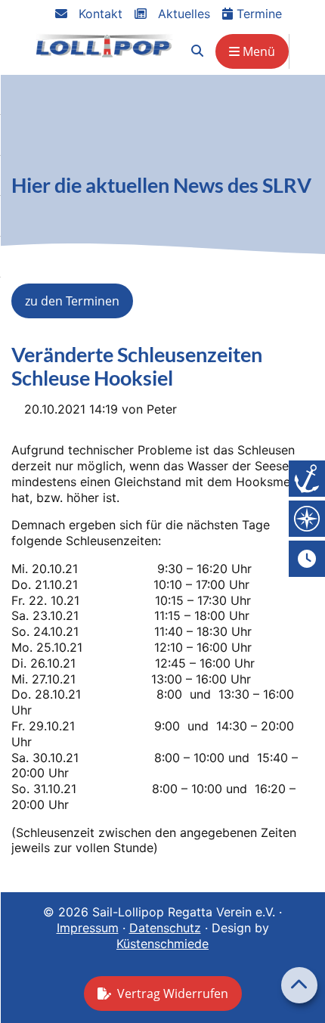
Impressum (88, 927)
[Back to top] (299, 985)
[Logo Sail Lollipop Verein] (104, 45)
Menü (257, 51)
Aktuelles (182, 13)
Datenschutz (165, 927)
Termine (257, 13)
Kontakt (98, 13)
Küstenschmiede (162, 943)
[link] (197, 51)
